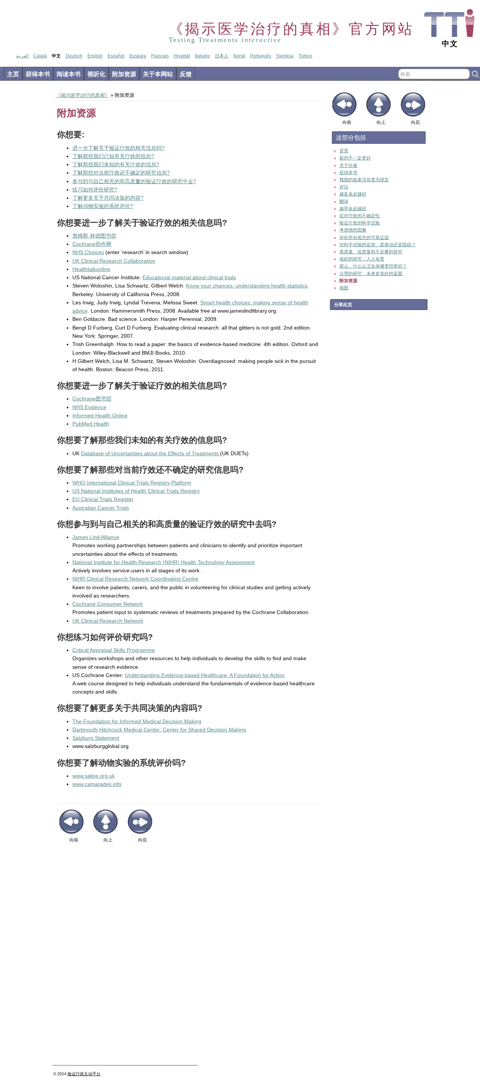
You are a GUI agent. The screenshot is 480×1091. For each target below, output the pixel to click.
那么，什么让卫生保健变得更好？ (373, 266)
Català (40, 56)
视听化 (96, 74)
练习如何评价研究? (94, 190)
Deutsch (74, 56)
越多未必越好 (352, 194)
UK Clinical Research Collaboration (113, 261)
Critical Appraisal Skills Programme (113, 650)
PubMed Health (90, 424)
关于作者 (348, 165)
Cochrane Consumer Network (107, 604)
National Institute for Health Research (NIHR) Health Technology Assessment (163, 562)
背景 (343, 150)
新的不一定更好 (355, 158)
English (95, 56)
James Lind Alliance (95, 537)
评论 (343, 187)
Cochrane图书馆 (91, 399)
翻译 (343, 201)
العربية (22, 56)
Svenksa (285, 56)
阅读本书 (69, 74)
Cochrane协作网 (91, 244)
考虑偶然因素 (352, 230)
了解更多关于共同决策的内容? (108, 198)
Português (260, 56)
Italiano (202, 56)
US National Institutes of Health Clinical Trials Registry (136, 491)
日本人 (221, 56)
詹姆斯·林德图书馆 (94, 236)
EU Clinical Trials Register (103, 499)
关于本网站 (158, 74)
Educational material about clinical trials (189, 277)
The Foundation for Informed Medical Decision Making (136, 721)
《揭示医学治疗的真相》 (82, 95)
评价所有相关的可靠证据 (364, 237)
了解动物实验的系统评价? (102, 206)
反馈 (186, 74)
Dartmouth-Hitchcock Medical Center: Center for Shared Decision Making (159, 730)
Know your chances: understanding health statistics (247, 286)
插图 (343, 287)
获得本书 (38, 74)
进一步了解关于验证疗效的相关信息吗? (118, 148)
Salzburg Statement (95, 738)
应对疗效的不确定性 (359, 215)
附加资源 (124, 74)
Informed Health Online (100, 415)
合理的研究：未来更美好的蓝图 (370, 273)
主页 (13, 74)
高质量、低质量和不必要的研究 (370, 251)
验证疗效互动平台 (84, 1073)
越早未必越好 (352, 208)
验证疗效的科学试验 (359, 223)
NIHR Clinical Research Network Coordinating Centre (135, 579)
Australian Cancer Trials (100, 508)
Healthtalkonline (91, 269)
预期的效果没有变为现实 (364, 179)
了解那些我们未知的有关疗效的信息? (115, 164)
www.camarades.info (97, 784)
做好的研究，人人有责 (361, 259)
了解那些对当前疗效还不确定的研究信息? (121, 173)
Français (160, 56)
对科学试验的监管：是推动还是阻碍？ (377, 244)
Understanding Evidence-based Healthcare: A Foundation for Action (205, 675)
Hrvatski (182, 56)
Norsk (239, 56)
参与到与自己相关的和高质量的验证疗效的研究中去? (134, 181)
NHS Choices (88, 252)
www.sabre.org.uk (93, 776)
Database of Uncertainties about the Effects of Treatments (150, 453)
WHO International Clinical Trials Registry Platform (131, 483)
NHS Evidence (89, 407)
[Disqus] (188, 957)
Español (116, 56)
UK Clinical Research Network (107, 621)
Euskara (137, 56)
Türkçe (305, 56)
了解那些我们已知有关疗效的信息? (113, 156)
